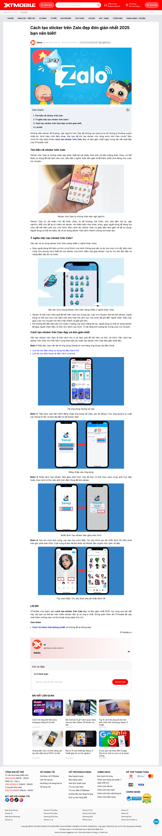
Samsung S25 (126, 817)
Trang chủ (7, 12)
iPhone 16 (8, 813)
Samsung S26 (88, 817)
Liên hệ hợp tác (46, 780)
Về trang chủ (45, 787)
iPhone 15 (124, 813)
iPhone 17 (124, 810)
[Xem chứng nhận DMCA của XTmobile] (147, 798)
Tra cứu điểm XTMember (79, 790)
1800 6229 (112, 4)
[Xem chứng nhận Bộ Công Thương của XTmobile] (134, 798)
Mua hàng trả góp (76, 776)
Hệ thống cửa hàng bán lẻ (51, 783)
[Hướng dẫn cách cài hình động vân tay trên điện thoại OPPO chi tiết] (47, 739)
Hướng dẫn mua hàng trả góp (81, 794)
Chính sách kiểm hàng (106, 797)
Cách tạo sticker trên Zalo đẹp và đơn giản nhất (57, 123)
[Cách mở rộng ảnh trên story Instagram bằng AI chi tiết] (47, 708)
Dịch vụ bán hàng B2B (78, 797)
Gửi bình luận (120, 682)
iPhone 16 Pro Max (50, 813)
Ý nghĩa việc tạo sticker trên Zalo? (51, 119)
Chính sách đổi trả (104, 786)
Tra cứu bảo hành (76, 787)
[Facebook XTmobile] (7, 800)
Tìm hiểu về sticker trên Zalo (48, 115)
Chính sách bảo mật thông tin (109, 793)
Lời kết (37, 127)
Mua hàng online (76, 780)
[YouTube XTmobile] (12, 800)
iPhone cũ (8, 820)
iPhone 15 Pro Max (89, 813)
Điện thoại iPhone (11, 810)
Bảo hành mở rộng (105, 776)
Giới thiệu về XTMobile (49, 776)
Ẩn (128, 110)
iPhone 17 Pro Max (50, 810)
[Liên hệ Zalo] (156, 821)
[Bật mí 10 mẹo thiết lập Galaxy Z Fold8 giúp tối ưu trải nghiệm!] (81, 739)
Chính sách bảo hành (106, 790)
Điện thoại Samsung (12, 817)
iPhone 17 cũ (48, 820)
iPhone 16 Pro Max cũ (129, 820)
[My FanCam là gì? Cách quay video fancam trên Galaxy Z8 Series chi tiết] (81, 708)
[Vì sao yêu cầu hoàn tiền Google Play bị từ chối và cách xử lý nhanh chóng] (114, 739)
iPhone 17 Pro (88, 810)
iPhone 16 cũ (87, 820)
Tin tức (15, 12)
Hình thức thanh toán (77, 783)
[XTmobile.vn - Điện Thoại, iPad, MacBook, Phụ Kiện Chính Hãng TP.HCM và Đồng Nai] (19, 5)
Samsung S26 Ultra (51, 817)
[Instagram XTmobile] (21, 800)
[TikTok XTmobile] (16, 800)
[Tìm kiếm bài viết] (98, 5)
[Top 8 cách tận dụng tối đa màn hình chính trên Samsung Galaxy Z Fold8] (114, 708)
